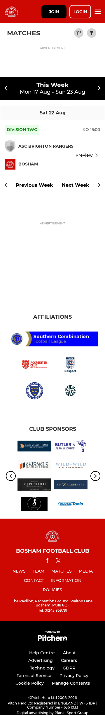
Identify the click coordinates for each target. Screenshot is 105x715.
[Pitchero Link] (52, 639)
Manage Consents (71, 683)
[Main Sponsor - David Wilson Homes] (34, 447)
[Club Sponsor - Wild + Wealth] (71, 466)
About (69, 652)
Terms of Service (34, 675)
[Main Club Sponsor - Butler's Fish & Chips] (71, 447)
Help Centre (42, 652)
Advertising (40, 660)
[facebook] (47, 561)
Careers (69, 660)
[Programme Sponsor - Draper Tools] (71, 505)
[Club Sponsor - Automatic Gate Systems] (34, 466)
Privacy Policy (74, 675)
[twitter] (58, 561)
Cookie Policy (29, 683)
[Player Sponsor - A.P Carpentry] (71, 485)
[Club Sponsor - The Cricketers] (34, 505)
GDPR (69, 668)
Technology (42, 668)
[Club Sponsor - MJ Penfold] (34, 485)
